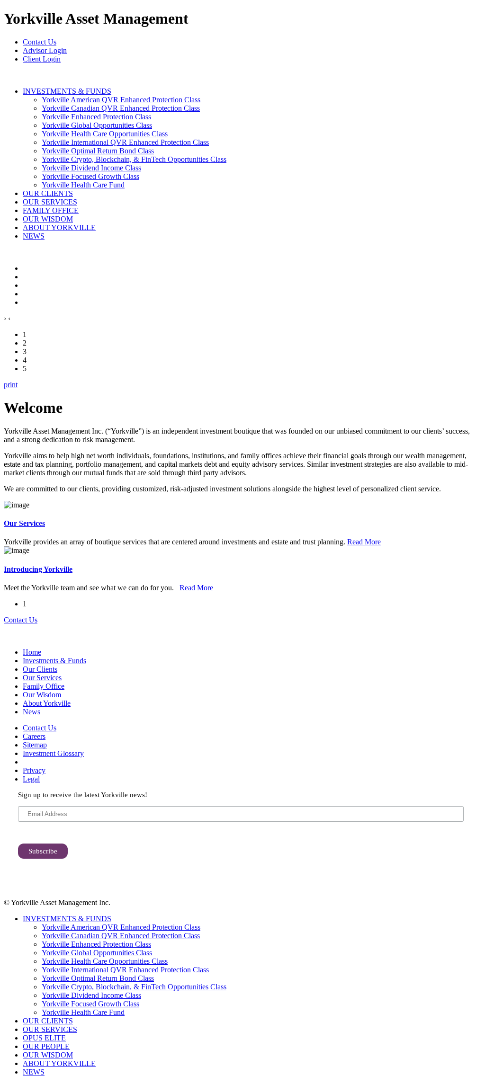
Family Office (43, 686)
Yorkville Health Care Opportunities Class (105, 134)
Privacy (34, 770)
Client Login (42, 59)
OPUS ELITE (44, 1038)
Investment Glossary (53, 753)
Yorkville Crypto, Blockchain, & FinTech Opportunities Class (134, 159)
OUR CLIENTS (48, 193)
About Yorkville (47, 703)
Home (32, 652)
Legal (31, 779)
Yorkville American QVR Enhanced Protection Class (121, 100)
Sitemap (35, 745)
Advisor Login (45, 50)
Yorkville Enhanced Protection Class (96, 117)
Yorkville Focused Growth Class (90, 176)
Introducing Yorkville (38, 569)
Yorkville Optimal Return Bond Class (98, 151)
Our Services (24, 523)
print (11, 385)
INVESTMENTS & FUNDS (67, 91)
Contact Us (39, 42)
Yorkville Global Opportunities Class (97, 125)
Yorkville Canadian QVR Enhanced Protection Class (121, 108)
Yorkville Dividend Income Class (91, 168)
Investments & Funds (54, 661)
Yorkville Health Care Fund (83, 185)
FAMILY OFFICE (51, 210)
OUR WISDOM (48, 219)
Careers (34, 736)
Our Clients (40, 669)
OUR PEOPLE (46, 1046)
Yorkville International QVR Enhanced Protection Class (125, 142)
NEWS (34, 236)
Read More (364, 542)
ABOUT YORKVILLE (59, 227)
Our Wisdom (42, 695)
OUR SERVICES (50, 202)
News (31, 712)
